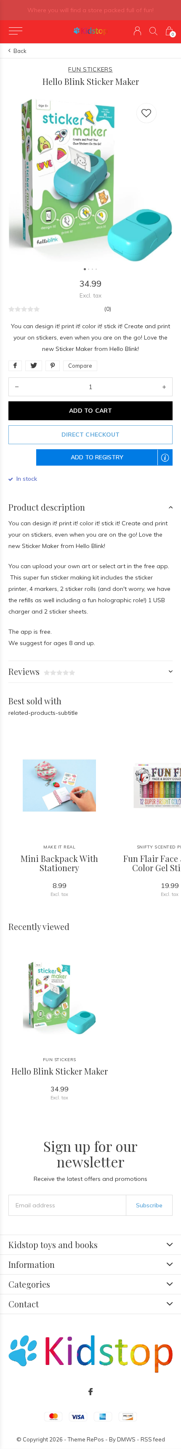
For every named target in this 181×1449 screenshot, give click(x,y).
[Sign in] (137, 30)
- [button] (16, 386)
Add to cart (90, 410)
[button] (15, 31)
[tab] (90, 507)
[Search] (153, 30)
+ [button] (164, 386)
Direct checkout (90, 434)
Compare (80, 365)
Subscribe (149, 1205)
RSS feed (153, 1439)
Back (20, 50)
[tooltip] (169, 462)
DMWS (126, 1439)
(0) (107, 309)
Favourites (146, 113)
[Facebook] (90, 1392)
